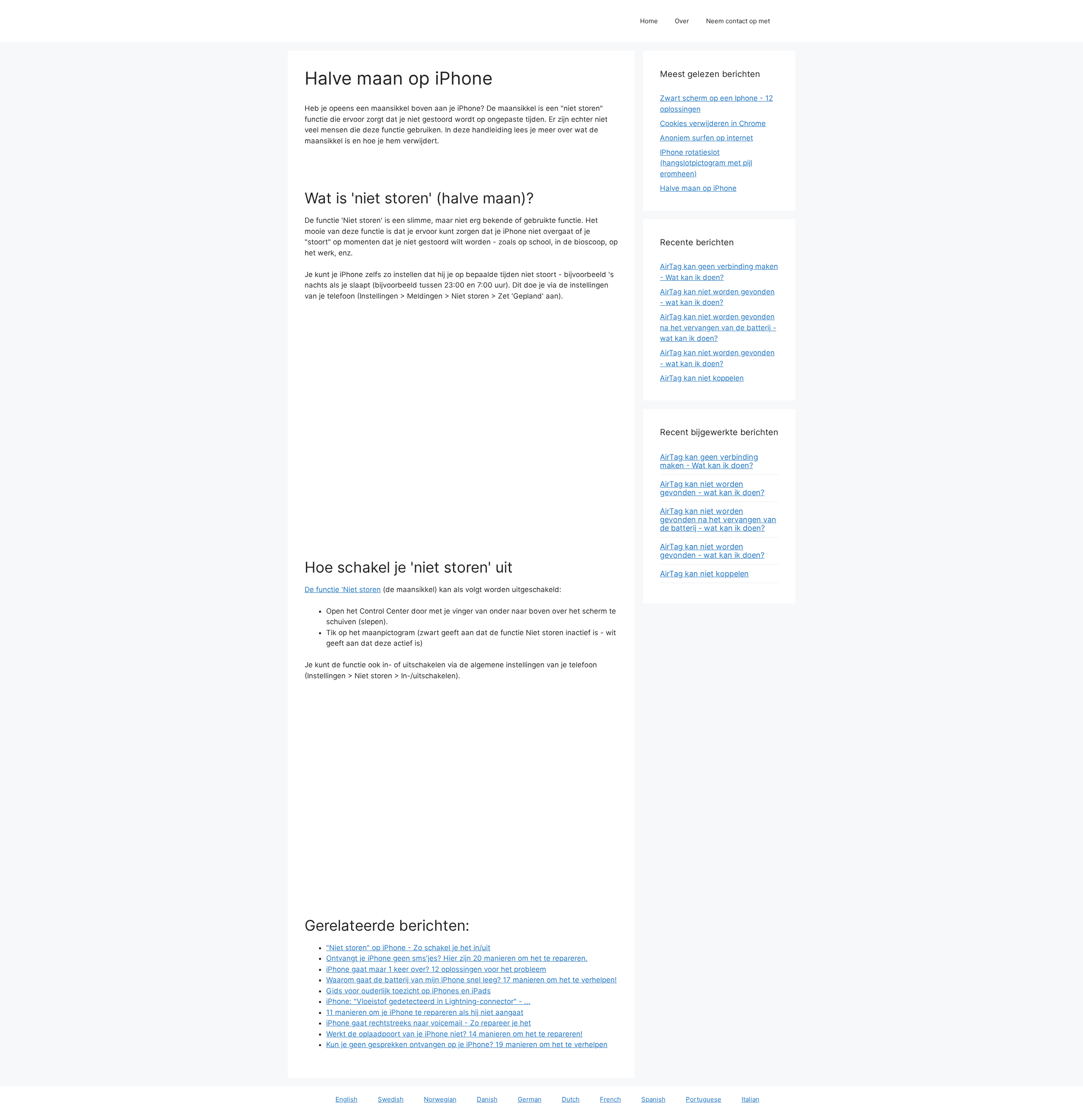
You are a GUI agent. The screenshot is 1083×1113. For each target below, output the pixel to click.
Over (682, 21)
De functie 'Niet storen (343, 589)
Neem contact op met (738, 21)
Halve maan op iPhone (698, 188)
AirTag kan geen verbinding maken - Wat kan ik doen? (709, 461)
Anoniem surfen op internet (706, 138)
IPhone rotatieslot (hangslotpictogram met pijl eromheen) (706, 163)
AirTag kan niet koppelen (702, 378)
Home (649, 21)
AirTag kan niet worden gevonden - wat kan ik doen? (712, 488)
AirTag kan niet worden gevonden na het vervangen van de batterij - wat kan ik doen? (718, 328)
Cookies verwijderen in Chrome (713, 123)
